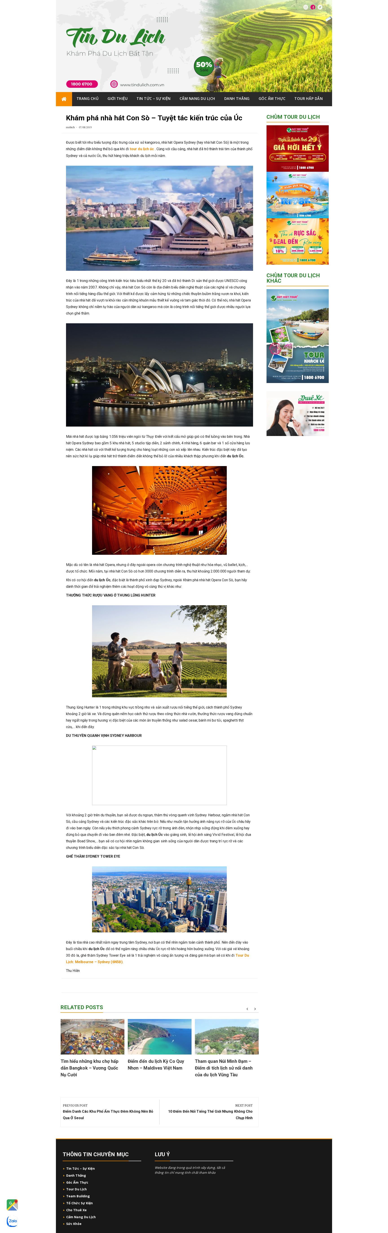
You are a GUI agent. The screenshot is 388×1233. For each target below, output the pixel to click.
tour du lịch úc (142, 149)
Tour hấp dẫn (308, 98)
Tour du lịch (76, 1189)
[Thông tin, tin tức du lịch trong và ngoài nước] (64, 99)
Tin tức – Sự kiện (154, 98)
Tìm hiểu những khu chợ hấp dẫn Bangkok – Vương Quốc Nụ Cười (90, 1068)
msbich (70, 127)
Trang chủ (88, 98)
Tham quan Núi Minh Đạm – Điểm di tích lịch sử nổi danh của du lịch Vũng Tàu (224, 1068)
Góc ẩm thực (272, 98)
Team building (78, 1196)
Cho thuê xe (76, 1210)
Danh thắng (237, 98)
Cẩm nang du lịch (197, 98)
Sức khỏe (74, 1224)
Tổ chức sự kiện (79, 1203)
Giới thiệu (118, 98)
